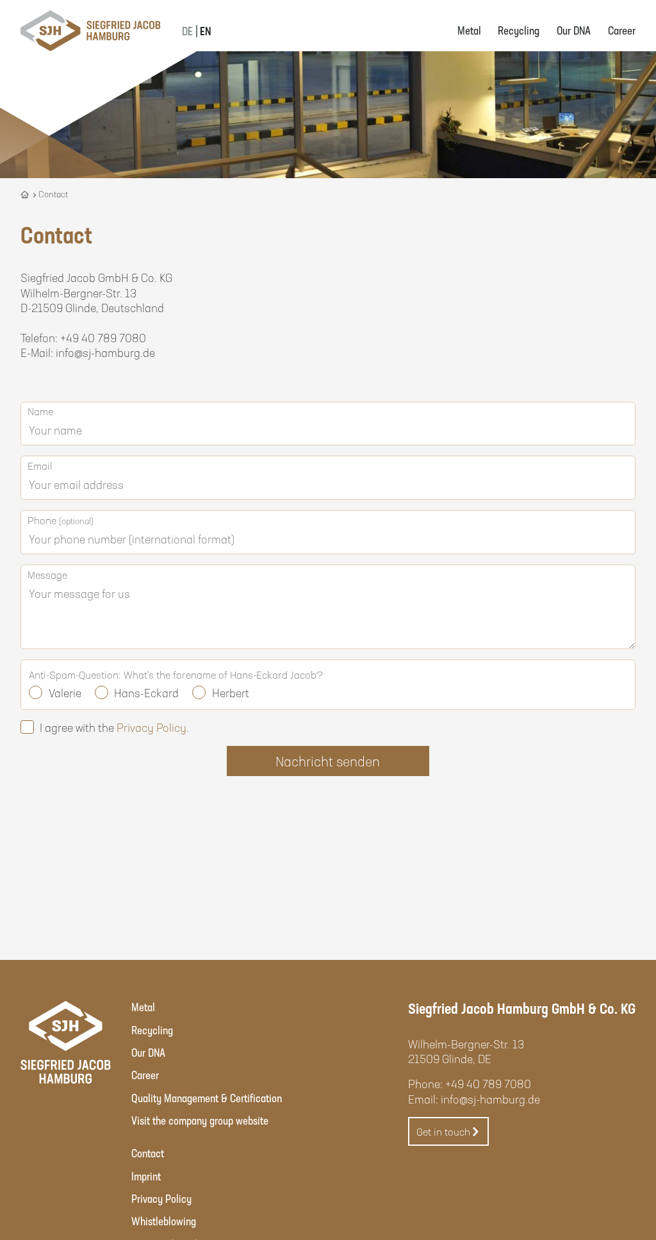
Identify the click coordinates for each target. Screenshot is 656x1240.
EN (205, 30)
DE (187, 30)
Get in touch (443, 1131)
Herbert (230, 692)
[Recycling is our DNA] (25, 193)
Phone (61, 520)
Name (40, 411)
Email (40, 465)
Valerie (65, 692)
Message (47, 574)
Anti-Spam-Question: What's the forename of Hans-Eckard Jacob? (176, 674)
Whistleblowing (163, 1220)
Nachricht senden (327, 761)
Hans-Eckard (146, 692)
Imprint (146, 1175)
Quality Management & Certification (206, 1097)
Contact (147, 1152)
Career (622, 30)
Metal (469, 30)
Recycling (518, 30)
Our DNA (574, 30)
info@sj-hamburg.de (490, 1099)
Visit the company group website (199, 1120)
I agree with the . (114, 727)
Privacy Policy (151, 727)
